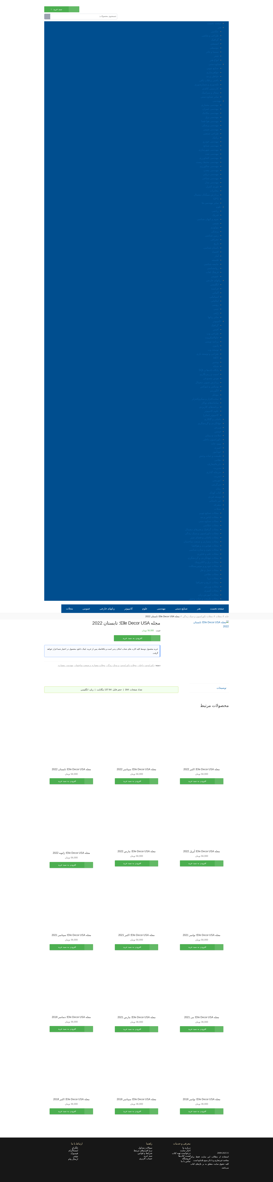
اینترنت (217, 476)
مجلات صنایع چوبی (209, 513)
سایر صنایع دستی (210, 96)
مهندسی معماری (210, 105)
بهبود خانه (216, 443)
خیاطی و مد (212, 76)
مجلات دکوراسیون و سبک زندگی (202, 533)
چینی (216, 309)
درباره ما (186, 1148)
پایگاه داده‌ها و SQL (209, 370)
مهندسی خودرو (211, 141)
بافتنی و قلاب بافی (209, 80)
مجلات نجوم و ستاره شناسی (204, 549)
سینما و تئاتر (212, 51)
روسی (215, 304)
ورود (60, 3)
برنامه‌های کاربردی (209, 407)
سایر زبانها (213, 317)
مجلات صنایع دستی (209, 521)
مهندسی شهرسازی (209, 149)
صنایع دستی (215, 64)
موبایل (215, 394)
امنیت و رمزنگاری (209, 374)
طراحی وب (213, 333)
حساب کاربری (145, 1158)
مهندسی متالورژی (209, 166)
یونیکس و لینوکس (209, 386)
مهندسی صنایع (211, 145)
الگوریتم (214, 390)
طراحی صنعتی (211, 133)
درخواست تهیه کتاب (181, 1153)
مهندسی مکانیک (210, 113)
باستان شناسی (211, 247)
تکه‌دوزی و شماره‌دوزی (206, 84)
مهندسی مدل (212, 182)
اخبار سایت (185, 1150)
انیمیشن (214, 43)
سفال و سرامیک (210, 92)
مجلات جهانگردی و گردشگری (203, 558)
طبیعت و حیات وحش (210, 456)
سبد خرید (148, 1156)
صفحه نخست (214, 23)
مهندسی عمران (210, 109)
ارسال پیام (74, 1159)
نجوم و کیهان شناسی (208, 219)
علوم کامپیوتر (211, 411)
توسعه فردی (214, 496)
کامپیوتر (217, 321)
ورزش (217, 427)
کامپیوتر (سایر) (211, 415)
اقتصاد (215, 251)
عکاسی (215, 31)
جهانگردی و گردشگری (209, 423)
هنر (219, 27)
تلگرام (76, 1148)
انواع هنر (214, 60)
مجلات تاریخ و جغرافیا (207, 582)
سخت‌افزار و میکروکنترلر (205, 398)
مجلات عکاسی (211, 525)
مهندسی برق (212, 117)
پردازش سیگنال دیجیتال (206, 194)
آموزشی (216, 480)
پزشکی (215, 231)
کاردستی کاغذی (210, 88)
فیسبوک (75, 1153)
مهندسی (216, 101)
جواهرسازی (212, 72)
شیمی (215, 223)
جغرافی (214, 239)
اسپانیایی (214, 296)
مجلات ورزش (211, 586)
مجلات (217, 509)
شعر (216, 56)
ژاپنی (216, 313)
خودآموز (217, 451)
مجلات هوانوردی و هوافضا (205, 545)
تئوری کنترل (212, 186)
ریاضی (215, 211)
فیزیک (215, 215)
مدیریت (217, 468)
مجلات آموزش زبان (208, 594)
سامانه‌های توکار (210, 402)
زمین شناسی (212, 235)
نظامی (217, 460)
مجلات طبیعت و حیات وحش (204, 598)
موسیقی (214, 47)
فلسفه (215, 260)
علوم (218, 207)
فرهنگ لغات (212, 272)
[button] (201, 781)
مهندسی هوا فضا (210, 121)
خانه (227, 616)
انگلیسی (214, 284)
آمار (217, 256)
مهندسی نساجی (210, 178)
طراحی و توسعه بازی (207, 354)
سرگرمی (216, 484)
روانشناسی (213, 268)
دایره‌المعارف (214, 464)
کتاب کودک (215, 492)
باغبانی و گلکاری (212, 419)
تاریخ (216, 243)
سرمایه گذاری (213, 472)
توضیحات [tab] (221, 688)
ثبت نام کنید (49, 3)
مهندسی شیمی (211, 129)
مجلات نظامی (211, 574)
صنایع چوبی (213, 68)
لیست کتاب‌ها (184, 1156)
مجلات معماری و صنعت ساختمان (201, 541)
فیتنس (217, 431)
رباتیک (215, 137)
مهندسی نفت (212, 154)
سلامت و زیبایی (213, 435)
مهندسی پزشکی (210, 125)
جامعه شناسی (211, 264)
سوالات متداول (145, 1148)
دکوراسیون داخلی (212, 439)
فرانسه (215, 288)
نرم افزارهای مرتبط (143, 1150)
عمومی (215, 276)
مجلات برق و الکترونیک (207, 562)
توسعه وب (213, 349)
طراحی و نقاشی (210, 35)
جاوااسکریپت (212, 337)
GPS (216, 198)
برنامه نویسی (212, 341)
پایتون (216, 345)
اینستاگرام (74, 1150)
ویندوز (215, 362)
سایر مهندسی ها (210, 203)
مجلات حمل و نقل (209, 570)
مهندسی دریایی (211, 174)
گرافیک (215, 39)
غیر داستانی (215, 500)
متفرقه (217, 504)
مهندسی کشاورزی (209, 158)
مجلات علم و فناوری (208, 554)
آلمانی (215, 292)
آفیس (216, 329)
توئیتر (76, 1156)
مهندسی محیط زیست (207, 162)
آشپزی (217, 447)
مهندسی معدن (211, 170)
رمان (218, 488)
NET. (216, 358)
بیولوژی (215, 227)
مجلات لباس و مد (209, 517)
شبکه (216, 366)
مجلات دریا (213, 578)
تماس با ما (186, 1161)
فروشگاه (186, 1158)
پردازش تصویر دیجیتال (207, 382)
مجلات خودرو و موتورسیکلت (204, 566)
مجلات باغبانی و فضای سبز (204, 537)
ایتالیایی (215, 301)
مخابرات (214, 190)
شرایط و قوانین (145, 1153)
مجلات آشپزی (211, 590)
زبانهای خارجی (213, 280)
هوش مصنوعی (211, 378)
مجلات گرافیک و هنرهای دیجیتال (202, 529)
